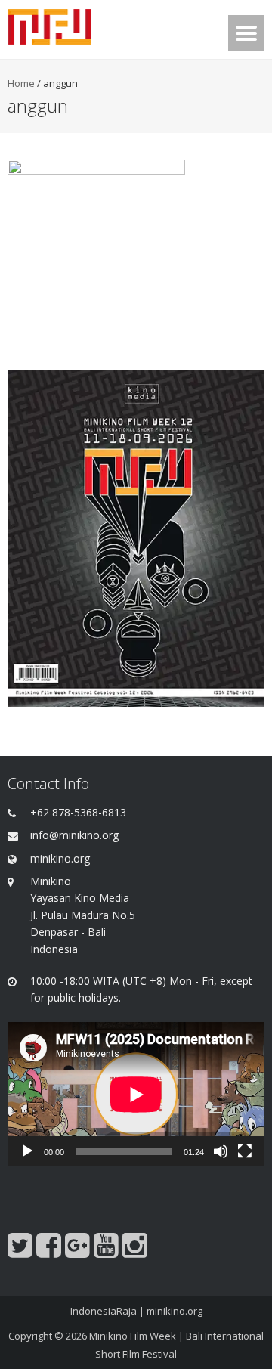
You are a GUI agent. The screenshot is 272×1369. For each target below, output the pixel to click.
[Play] (27, 1151)
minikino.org (174, 1311)
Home (21, 83)
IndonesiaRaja (103, 1311)
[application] (136, 1094)
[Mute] (220, 1151)
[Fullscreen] (244, 1151)
